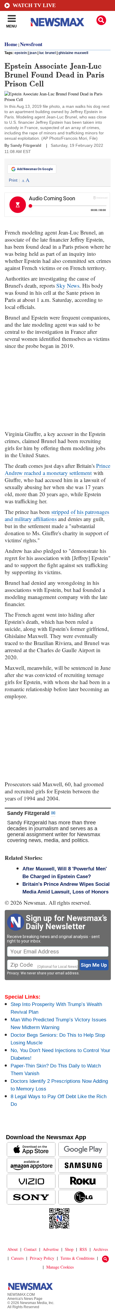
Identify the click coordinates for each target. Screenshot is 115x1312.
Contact (30, 1249)
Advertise (51, 1249)
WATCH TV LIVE (34, 5)
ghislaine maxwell (73, 53)
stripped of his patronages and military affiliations (57, 515)
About (12, 1249)
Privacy (13, 973)
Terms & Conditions (77, 1258)
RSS (83, 1249)
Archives (100, 1249)
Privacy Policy (42, 1258)
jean (33, 53)
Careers (17, 1258)
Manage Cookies (60, 1267)
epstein (20, 53)
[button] (101, 20)
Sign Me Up (94, 965)
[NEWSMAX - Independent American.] (57, 22)
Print (13, 180)
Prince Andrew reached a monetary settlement (57, 469)
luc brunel (47, 53)
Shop (69, 1249)
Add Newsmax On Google (35, 169)
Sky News (67, 285)
